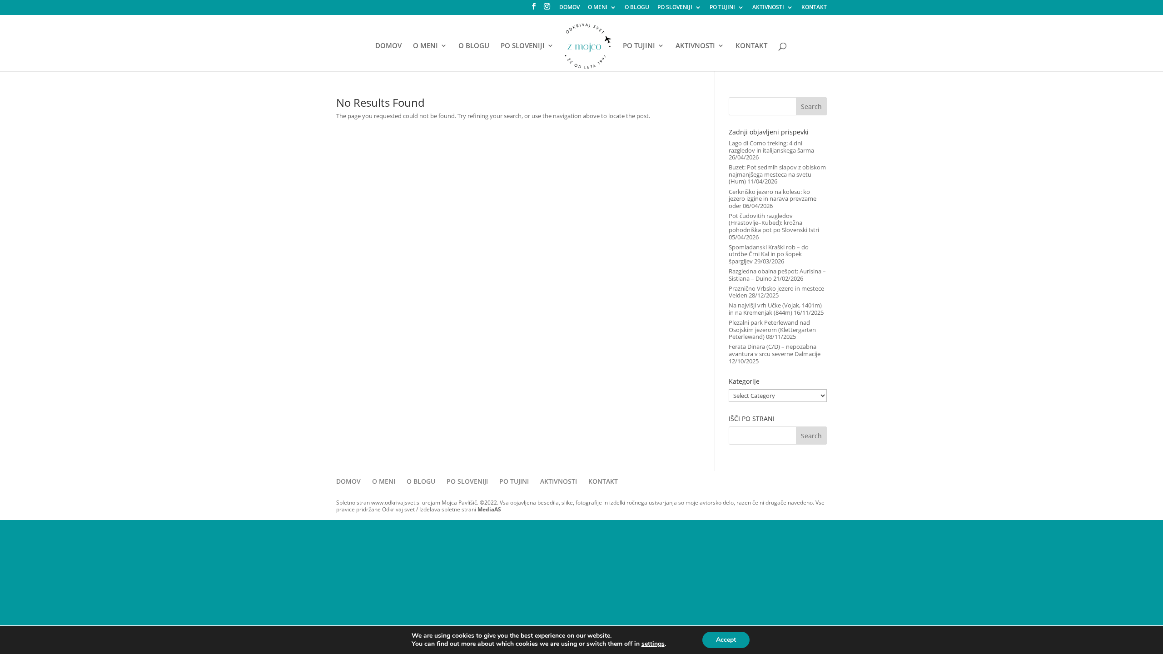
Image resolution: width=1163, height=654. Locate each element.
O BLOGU (637, 8)
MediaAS (489, 509)
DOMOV (569, 8)
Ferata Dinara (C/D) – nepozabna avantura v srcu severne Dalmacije (774, 350)
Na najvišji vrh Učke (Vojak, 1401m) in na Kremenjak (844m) (775, 309)
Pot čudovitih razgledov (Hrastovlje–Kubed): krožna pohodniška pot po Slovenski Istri (774, 223)
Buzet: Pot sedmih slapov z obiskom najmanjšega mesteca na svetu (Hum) (777, 174)
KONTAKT (814, 8)
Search (811, 106)
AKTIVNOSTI (768, 8)
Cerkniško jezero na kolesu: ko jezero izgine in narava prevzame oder (772, 199)
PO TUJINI (722, 8)
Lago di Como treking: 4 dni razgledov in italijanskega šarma (771, 146)
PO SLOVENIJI (674, 8)
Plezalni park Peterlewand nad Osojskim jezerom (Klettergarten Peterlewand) (772, 329)
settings (653, 644)
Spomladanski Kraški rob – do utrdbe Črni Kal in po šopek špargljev (769, 254)
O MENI (597, 8)
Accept (726, 639)
